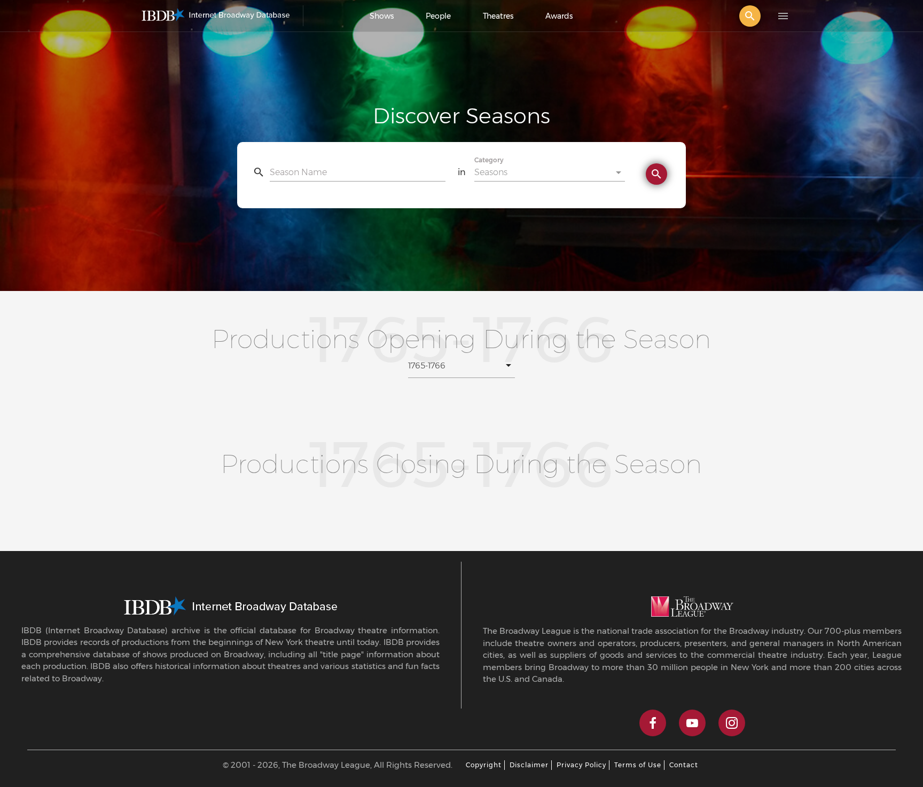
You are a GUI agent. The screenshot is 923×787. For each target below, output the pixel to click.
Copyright (484, 765)
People (438, 16)
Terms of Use (637, 765)
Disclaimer (529, 765)
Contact (683, 765)
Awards (559, 16)
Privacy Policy (581, 765)
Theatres (498, 16)
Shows (382, 16)
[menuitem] (382, 16)
